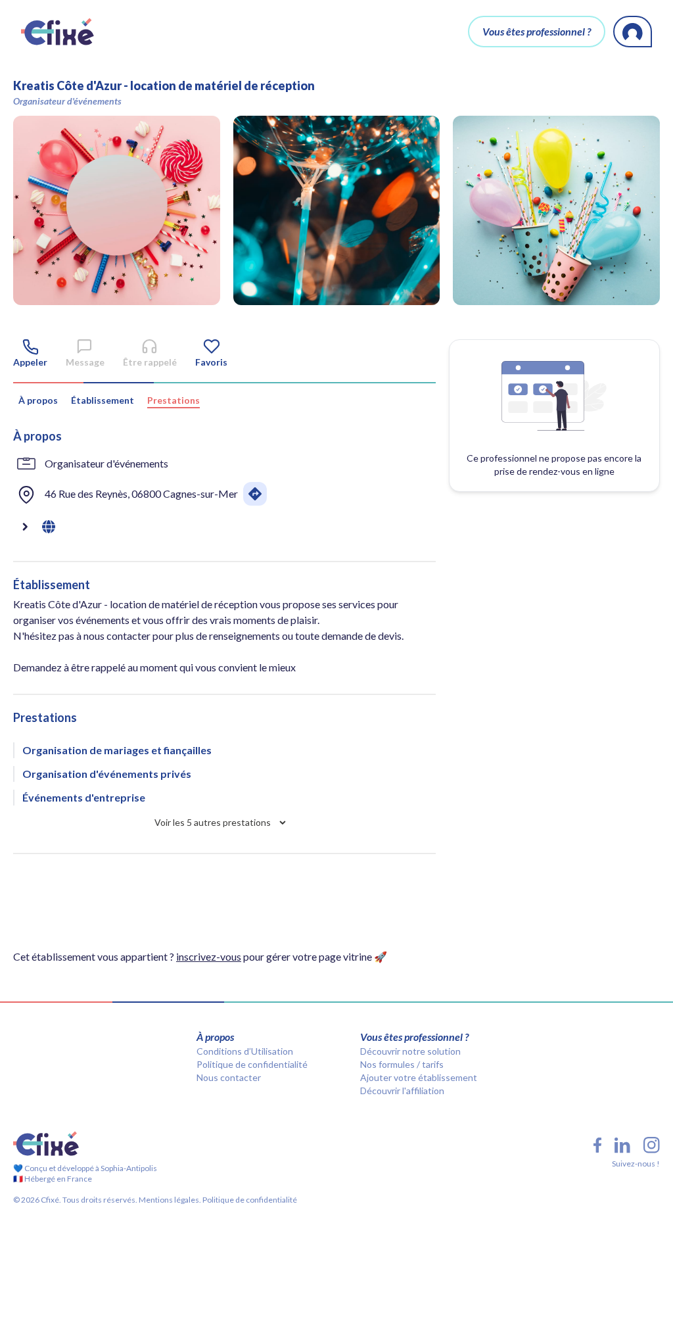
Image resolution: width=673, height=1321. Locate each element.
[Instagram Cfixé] (651, 1145)
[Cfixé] (57, 31)
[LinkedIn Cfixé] (622, 1145)
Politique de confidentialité (252, 1064)
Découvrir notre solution (410, 1051)
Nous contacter (229, 1077)
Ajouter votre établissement (418, 1077)
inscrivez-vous (208, 956)
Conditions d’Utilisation (245, 1051)
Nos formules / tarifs (402, 1064)
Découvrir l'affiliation (402, 1090)
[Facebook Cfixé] (597, 1145)
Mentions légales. (169, 1200)
